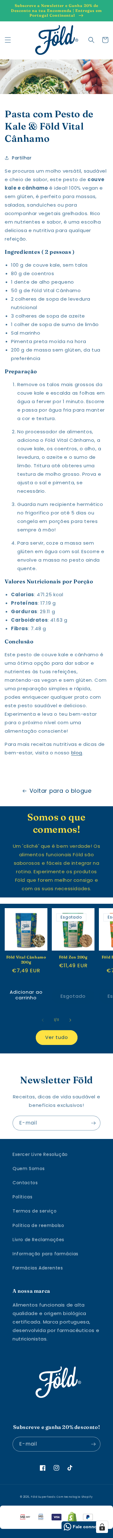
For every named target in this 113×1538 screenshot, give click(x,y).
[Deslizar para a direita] (70, 1020)
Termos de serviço (34, 1211)
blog (76, 752)
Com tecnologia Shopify (74, 1497)
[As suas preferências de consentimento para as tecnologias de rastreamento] (102, 1527)
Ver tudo (56, 1037)
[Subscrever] (93, 1123)
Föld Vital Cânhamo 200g (26, 959)
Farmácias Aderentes (38, 1268)
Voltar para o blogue (61, 791)
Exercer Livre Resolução (40, 1154)
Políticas (22, 1197)
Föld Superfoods (43, 1497)
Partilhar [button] (21, 158)
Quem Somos (29, 1168)
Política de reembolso (38, 1225)
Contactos (25, 1183)
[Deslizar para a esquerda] (43, 1020)
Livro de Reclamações (38, 1239)
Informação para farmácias (45, 1254)
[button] (8, 40)
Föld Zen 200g (73, 957)
